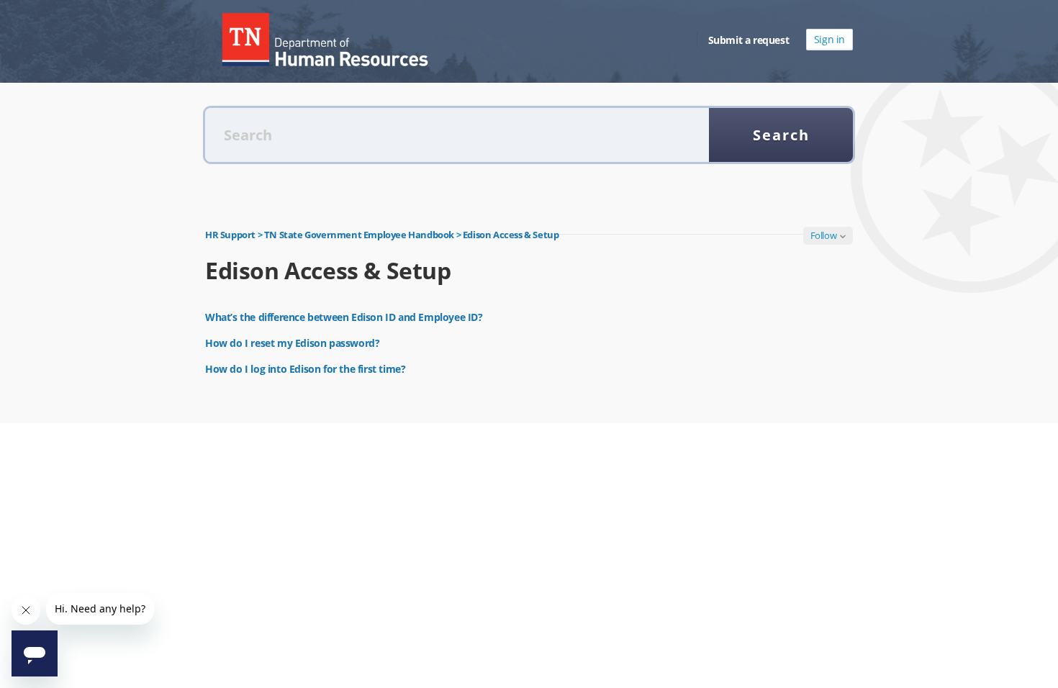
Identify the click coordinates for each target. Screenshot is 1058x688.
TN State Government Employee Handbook (359, 234)
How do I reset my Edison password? (292, 343)
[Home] (324, 39)
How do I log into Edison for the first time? (305, 369)
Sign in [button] (829, 39)
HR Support (230, 234)
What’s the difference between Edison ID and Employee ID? (344, 317)
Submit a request (749, 40)
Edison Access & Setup (511, 234)
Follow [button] (823, 235)
